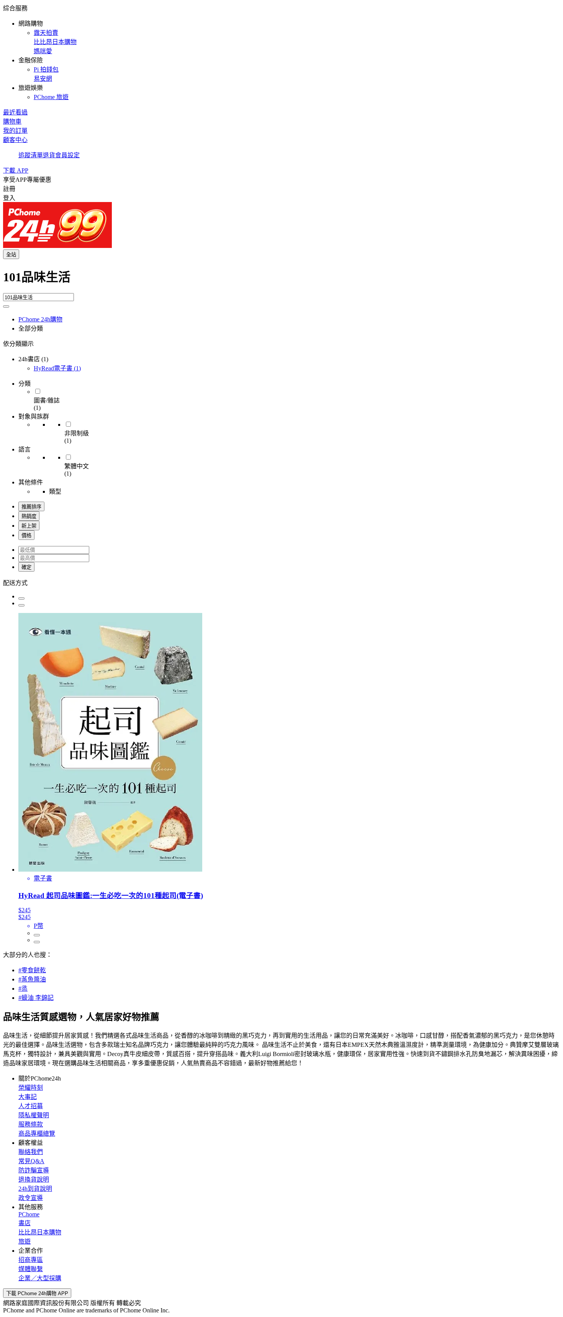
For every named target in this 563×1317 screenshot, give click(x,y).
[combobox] (281, 280)
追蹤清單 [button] (30, 155)
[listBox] (281, 582)
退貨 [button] (49, 155)
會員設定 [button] (67, 155)
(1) (57, 368)
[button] (281, 52)
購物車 (12, 121)
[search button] (6, 306)
